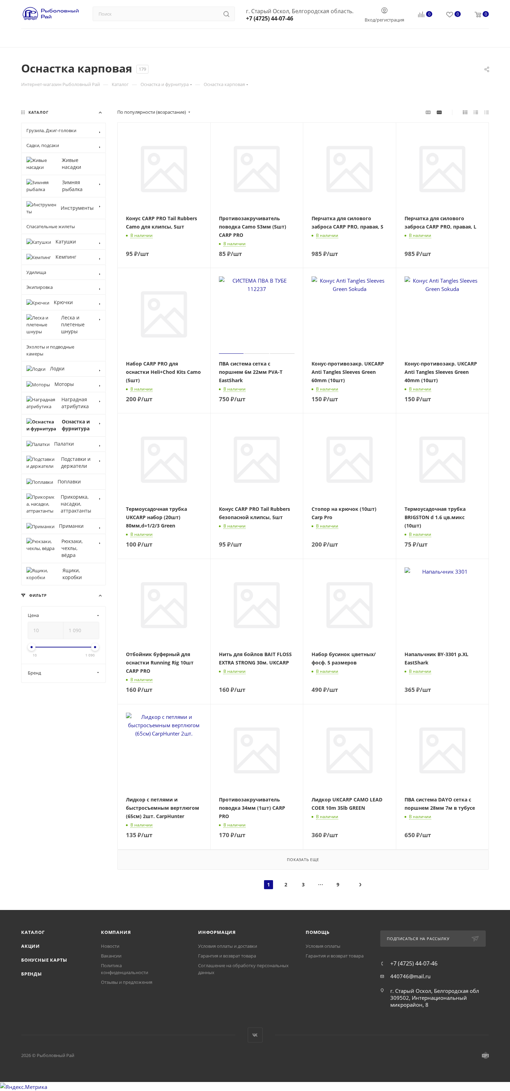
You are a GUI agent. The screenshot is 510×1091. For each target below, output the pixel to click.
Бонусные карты (44, 960)
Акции (30, 946)
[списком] (476, 112)
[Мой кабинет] (384, 11)
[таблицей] (486, 112)
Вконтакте (255, 1035)
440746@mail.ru (410, 976)
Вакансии (111, 956)
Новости (110, 946)
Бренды (31, 974)
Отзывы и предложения (126, 982)
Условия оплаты (323, 946)
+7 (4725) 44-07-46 (269, 18)
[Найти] (226, 14)
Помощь (318, 932)
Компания (116, 932)
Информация (217, 932)
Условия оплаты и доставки (227, 946)
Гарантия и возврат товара (227, 956)
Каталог (33, 932)
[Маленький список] (428, 112)
